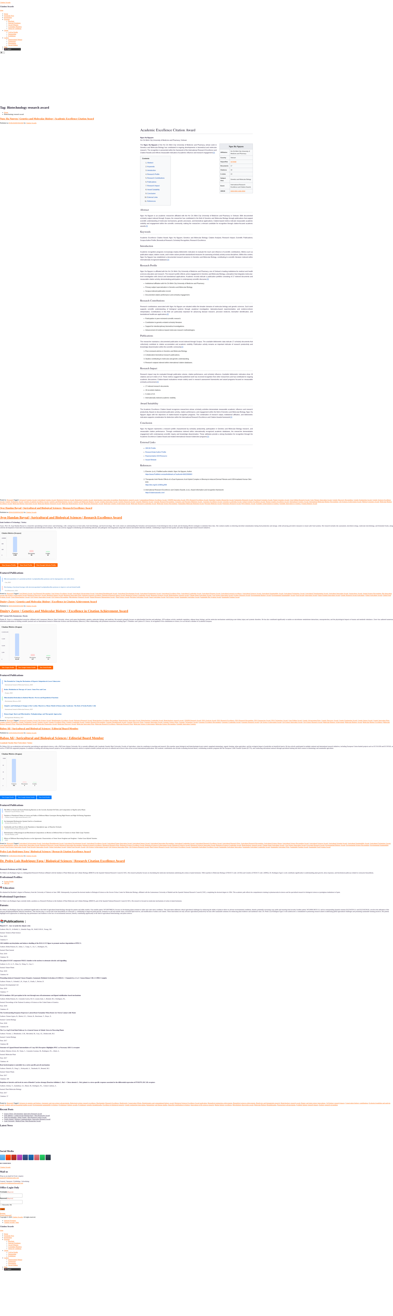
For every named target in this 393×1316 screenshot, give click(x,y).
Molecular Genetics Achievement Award (117, 504)
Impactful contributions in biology (179, 1105)
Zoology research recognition (328, 1105)
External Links (152, 197)
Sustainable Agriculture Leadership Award (256, 847)
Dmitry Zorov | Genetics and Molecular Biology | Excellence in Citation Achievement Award (48, 601)
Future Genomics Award (281, 500)
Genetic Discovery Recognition (342, 500)
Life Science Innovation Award (40, 597)
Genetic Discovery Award (329, 720)
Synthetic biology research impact (307, 1105)
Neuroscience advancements (286, 1105)
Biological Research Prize (111, 845)
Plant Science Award (122, 597)
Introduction (151, 170)
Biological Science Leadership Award (138, 595)
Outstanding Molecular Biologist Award (191, 504)
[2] (168, 314)
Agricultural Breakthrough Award (106, 593)
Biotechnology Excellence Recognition (105, 720)
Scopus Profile (9, 881)
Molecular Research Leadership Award (143, 504)
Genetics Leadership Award (75, 722)
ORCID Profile (150, 448)
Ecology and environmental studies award (18, 1105)
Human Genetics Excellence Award (277, 502)
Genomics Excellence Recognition (209, 722)
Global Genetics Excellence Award (253, 502)
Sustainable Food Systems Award (319, 847)
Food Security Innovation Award (306, 595)
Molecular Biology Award (353, 722)
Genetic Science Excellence (9, 722)
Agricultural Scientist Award (338, 843)
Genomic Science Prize (170, 722)
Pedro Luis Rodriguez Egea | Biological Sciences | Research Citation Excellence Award (45, 851)
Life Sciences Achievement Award (350, 502)
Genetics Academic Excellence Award (36, 502)
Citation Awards (5, 2)
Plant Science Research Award (159, 847)
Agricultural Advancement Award (83, 593)
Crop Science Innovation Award (222, 595)
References (151, 201)
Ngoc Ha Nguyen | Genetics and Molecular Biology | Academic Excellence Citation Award (47, 118)
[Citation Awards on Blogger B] (8, 1157)
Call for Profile (13, 32)
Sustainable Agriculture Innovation (230, 847)
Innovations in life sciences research (202, 1105)
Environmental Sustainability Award (283, 595)
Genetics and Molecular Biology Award (86, 502)
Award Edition (13, 45)
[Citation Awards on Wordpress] (31, 1157)
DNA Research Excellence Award (197, 500)
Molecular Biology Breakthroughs (265, 1105)
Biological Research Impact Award (113, 595)
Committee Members (15, 27)
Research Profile (153, 174)
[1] (214, 153)
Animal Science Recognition (372, 593)
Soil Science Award (172, 597)
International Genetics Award (299, 502)
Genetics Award (42, 722)
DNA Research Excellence (225, 720)
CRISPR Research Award (192, 720)
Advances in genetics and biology (30, 1103)
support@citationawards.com (9, 1178)
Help (5, 47)
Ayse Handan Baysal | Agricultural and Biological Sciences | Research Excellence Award (46, 508)
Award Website (150, 460)
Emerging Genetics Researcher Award (221, 500)
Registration (8, 17)
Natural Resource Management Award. (102, 597)
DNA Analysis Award (209, 720)
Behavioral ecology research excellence (83, 1103)
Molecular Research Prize (124, 724)
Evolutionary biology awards (68, 1105)
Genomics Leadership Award (232, 502)
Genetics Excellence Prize (57, 722)
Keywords (151, 166)
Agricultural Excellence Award (96, 843)
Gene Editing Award (295, 720)
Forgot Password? (6, 1215)
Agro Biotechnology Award (9, 845)
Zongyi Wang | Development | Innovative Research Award (23, 1114)
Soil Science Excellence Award (180, 847)
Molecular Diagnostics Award (93, 504)
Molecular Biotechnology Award (72, 504)
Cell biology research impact (335, 1103)
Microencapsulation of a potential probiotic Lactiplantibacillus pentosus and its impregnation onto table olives (39, 579)
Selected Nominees (14, 23)
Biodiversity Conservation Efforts (130, 1103)
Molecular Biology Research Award (49, 504)
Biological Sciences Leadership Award (228, 845)
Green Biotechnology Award (20, 597)
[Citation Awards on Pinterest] (36, 1157)
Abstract (150, 163)
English (8, 49)
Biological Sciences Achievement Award (158, 845)
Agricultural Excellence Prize (170, 593)
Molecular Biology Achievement (333, 722)
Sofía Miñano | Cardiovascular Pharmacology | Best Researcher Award (27, 1115)
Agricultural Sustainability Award (272, 593)
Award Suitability (153, 189)
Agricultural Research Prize (231, 843)
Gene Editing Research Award (299, 500)
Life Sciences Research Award (139, 847)
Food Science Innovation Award (15, 847)
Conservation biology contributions (356, 1103)
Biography (10, 500)
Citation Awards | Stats (11, 1222)
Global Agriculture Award (373, 595)
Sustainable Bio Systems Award (210, 597)
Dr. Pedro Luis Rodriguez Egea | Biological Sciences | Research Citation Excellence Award (62, 861)
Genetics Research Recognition (95, 722)
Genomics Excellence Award (212, 502)
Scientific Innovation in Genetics (290, 504)
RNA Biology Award (248, 504)
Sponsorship (12, 34)
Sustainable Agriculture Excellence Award (204, 847)
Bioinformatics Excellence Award (62, 720)
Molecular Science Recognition (167, 504)
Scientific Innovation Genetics (186, 724)
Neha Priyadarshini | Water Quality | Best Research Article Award (25, 1117)
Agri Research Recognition (42, 593)
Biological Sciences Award (65, 500)
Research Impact (153, 186)
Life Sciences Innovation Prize (118, 847)
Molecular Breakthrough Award (26, 724)
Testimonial (12, 41)
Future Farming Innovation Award (329, 595)
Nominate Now (9, 16)
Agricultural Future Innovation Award (119, 843)
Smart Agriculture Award (157, 597)
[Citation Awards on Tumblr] (48, 1157)
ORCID (6, 883)
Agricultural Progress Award (211, 593)
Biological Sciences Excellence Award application (190, 1103)
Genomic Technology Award (188, 722)
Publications (151, 182)
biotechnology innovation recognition (106, 500)
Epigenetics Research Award (243, 500)
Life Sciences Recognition (59, 597)
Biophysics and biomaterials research (268, 1103)
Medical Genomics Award (370, 502)
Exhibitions (12, 36)
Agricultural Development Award (128, 593)
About (6, 30)
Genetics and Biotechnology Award (60, 502)
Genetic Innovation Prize (381, 720)
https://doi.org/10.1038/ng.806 (156, 485)
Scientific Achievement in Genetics (267, 504)
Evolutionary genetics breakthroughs (90, 1105)
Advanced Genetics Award (28, 500)
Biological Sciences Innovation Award (202, 845)
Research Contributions (155, 178)
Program (7, 19)
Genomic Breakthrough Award (116, 722)
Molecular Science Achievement (144, 724)
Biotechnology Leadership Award (152, 720)
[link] (16, 743)
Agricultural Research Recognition (252, 843)
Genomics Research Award (250, 722)
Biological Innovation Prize (72, 595)
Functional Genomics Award (263, 500)
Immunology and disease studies (156, 1105)
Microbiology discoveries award (243, 1105)
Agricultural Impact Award (141, 843)
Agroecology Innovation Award (29, 845)
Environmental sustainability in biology (45, 1105)
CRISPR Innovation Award (176, 500)
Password (6, 1198)
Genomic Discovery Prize (135, 722)
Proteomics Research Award (231, 504)
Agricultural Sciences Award (251, 593)
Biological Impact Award (55, 595)
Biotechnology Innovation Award (129, 720)
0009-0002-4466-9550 (238, 191)
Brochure (11, 21)
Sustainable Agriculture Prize (280, 847)
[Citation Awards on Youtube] (13, 1157)
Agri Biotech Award (25, 593)
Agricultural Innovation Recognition (162, 843)
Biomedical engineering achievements (220, 1103)
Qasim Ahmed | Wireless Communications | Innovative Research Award (27, 1119)
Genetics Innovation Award (108, 502)
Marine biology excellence (223, 1105)
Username (6, 1192)
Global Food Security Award (76, 847)
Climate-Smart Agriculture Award (200, 595)
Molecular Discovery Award (67, 724)
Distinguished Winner (15, 40)
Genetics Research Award (126, 502)
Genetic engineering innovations (135, 1105)
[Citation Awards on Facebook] (25, 1157)
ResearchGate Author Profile (155, 452)
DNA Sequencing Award (262, 720)
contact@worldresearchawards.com (11, 1183)
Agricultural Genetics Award (46, 500)
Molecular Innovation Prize (85, 724)
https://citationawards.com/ (154, 492)
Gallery (6, 38)
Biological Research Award (83, 720)
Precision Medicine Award (213, 504)
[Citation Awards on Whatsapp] (42, 1157)
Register (2, 1213)
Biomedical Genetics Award (84, 500)
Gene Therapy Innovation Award (321, 500)
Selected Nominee (10, 1220)
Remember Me (7, 1205)
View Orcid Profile (26, 565)
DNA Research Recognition (244, 720)
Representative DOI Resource (156, 456)
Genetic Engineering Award (363, 500)
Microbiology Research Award (79, 597)
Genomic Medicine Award (144, 502)
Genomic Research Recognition (164, 502)
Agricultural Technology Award (294, 593)
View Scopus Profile (9, 565)
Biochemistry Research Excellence (107, 1103)
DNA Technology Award (279, 720)
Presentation (12, 43)
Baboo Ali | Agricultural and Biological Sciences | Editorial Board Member (39, 728)
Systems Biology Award (309, 504)
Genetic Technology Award (14, 502)
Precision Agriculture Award (139, 597)
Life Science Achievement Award (270, 722)
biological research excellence (91, 595)
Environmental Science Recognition (357, 845)
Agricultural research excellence (231, 593)
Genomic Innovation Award (153, 722)
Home (6, 14)
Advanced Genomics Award (28, 720)
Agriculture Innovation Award (338, 593)
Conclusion (151, 193)
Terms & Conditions (14, 28)
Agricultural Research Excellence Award (208, 843)
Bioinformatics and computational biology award (158, 1103)
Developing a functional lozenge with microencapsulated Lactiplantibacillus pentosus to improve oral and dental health (42, 587)
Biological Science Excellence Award (132, 845)
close (1, 10)
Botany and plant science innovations (313, 1103)
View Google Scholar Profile (46, 565)
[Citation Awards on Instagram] (19, 1157)
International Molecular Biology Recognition (323, 502)
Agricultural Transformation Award (316, 593)
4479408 (233, 162)
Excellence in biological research (113, 1105)
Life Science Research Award (312, 722)
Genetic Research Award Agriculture (352, 595)
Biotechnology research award (128, 500)
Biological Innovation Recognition (70, 845)
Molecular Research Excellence (105, 724)
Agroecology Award (355, 593)
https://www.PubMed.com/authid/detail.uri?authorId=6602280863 (168, 474)
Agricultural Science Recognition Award (295, 843)
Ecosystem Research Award (315, 845)
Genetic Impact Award (365, 720)
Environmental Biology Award (261, 595)
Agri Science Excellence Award (61, 593)
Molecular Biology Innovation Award (25, 504)
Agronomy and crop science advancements (55, 1103)
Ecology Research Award (242, 595)
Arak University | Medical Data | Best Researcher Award (22, 1121)
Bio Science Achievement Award (16, 595)
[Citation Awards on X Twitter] (2, 1157)
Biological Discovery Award (36, 595)
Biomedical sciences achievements (244, 1103)
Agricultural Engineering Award (150, 593)
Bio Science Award (44, 720)
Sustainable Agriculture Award (189, 597)
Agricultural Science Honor (273, 843)
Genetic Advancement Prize (312, 720)
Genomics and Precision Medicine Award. (188, 502)
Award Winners (13, 25)
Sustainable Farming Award (230, 597)
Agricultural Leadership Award (191, 593)
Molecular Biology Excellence (372, 722)
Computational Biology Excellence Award (153, 500)
